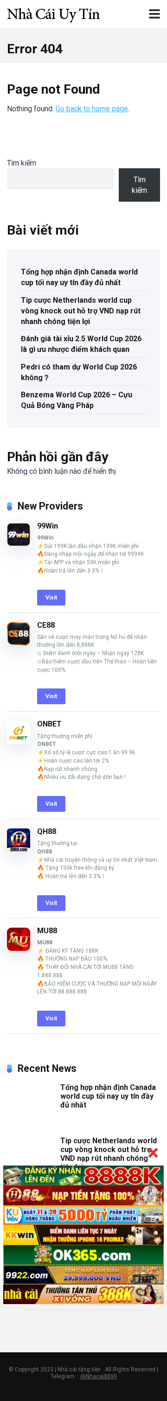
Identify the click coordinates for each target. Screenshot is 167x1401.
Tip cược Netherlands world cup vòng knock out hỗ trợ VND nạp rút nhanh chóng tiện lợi (81, 311)
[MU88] (18, 948)
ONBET (49, 724)
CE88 (46, 625)
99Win (47, 526)
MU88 (47, 930)
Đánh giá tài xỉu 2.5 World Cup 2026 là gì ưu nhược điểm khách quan (81, 344)
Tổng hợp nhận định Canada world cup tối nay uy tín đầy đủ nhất (79, 277)
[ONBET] (18, 741)
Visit (51, 597)
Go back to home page (92, 108)
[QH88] (18, 849)
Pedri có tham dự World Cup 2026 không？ (79, 372)
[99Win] (18, 543)
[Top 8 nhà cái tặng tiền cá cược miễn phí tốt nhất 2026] (53, 12)
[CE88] (18, 642)
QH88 (46, 831)
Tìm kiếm (21, 163)
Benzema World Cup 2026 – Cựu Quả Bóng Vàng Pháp (76, 400)
